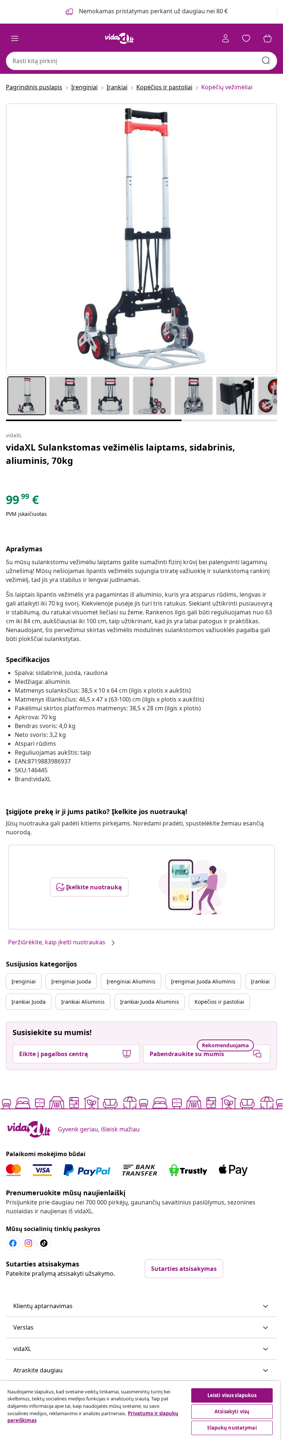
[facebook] (13, 1243)
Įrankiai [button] (260, 981)
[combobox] (141, 61)
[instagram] (28, 1243)
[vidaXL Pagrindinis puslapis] (119, 38)
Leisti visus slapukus (232, 1395)
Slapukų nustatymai (231, 1427)
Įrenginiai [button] (23, 981)
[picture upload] (193, 887)
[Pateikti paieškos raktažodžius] (266, 60)
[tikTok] (44, 1243)
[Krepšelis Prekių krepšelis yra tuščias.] (267, 38)
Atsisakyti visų (231, 1411)
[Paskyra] (225, 38)
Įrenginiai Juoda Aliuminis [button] (203, 981)
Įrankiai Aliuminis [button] (83, 1001)
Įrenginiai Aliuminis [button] (131, 981)
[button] (141, 1306)
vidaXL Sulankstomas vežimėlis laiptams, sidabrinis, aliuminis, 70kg (120, 453)
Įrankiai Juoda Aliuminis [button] (149, 1001)
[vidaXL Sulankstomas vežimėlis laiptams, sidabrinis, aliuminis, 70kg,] (141, 239)
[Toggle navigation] (15, 38)
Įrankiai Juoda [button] (28, 1001)
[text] (22, 501)
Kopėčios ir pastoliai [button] (219, 1001)
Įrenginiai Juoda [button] (71, 981)
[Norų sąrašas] (246, 38)
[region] (140, 1411)
